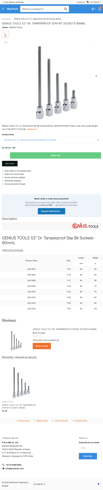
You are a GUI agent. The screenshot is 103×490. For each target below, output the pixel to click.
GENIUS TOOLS (15, 27)
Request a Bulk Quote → (51, 211)
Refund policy (42, 420)
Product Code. (8, 134)
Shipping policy (81, 420)
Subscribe (88, 456)
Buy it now (10, 163)
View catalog (3, 9)
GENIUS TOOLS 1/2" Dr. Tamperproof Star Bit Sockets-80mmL (19, 406)
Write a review (42, 346)
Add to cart (55, 155)
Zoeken (65, 9)
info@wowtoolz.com (15, 468)
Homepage (6, 19)
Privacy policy (24, 420)
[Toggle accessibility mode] (87, 2)
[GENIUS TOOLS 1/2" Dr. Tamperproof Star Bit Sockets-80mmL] (21, 380)
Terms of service (61, 420)
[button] (96, 76)
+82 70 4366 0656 (13, 465)
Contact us (81, 2)
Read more (32, 129)
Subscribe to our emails (89, 442)
